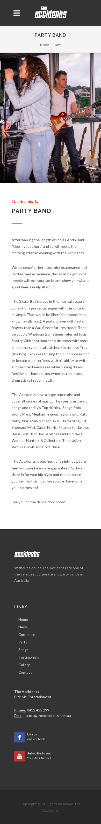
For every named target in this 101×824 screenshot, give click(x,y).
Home (44, 45)
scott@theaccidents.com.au (48, 715)
